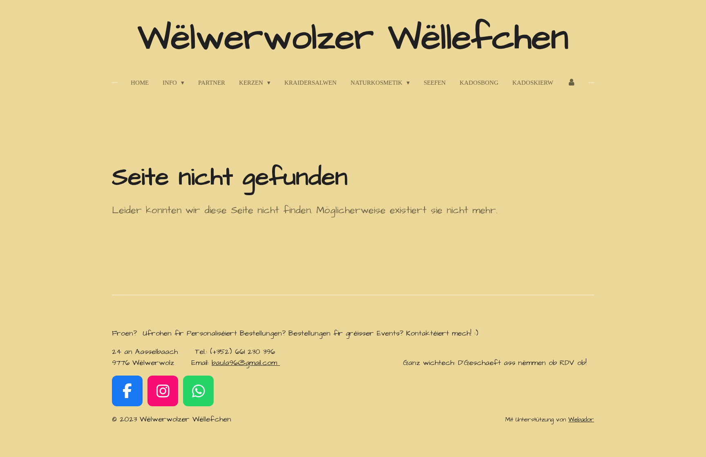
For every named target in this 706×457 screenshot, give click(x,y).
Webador (581, 419)
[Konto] (571, 83)
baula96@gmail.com (246, 363)
